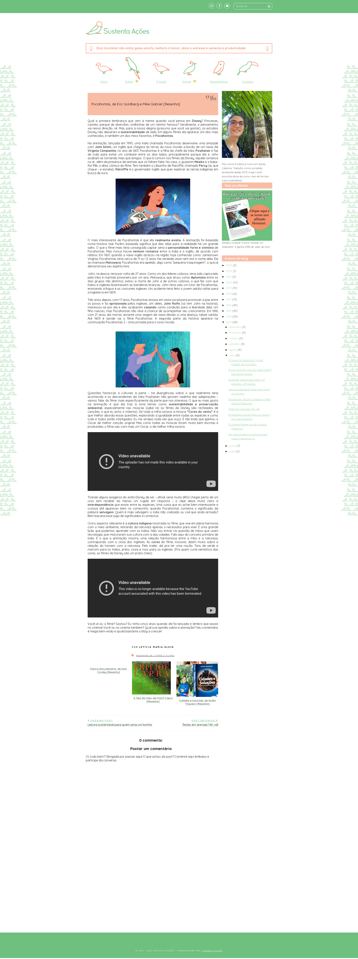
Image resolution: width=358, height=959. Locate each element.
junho (233, 445)
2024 (229, 265)
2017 (229, 299)
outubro (234, 338)
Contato (247, 81)
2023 (229, 271)
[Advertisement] (179, 897)
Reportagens (219, 81)
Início (104, 81)
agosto (233, 349)
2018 (229, 293)
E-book (161, 81)
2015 (229, 310)
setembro (235, 344)
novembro (235, 332)
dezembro (235, 327)
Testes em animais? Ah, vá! (243, 409)
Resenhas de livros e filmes (155, 655)
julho (232, 355)
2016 (229, 305)
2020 (229, 282)
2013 (229, 322)
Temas (186, 81)
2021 (229, 276)
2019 (229, 288)
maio (232, 451)
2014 (229, 316)
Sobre (129, 81)
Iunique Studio (212, 950)
